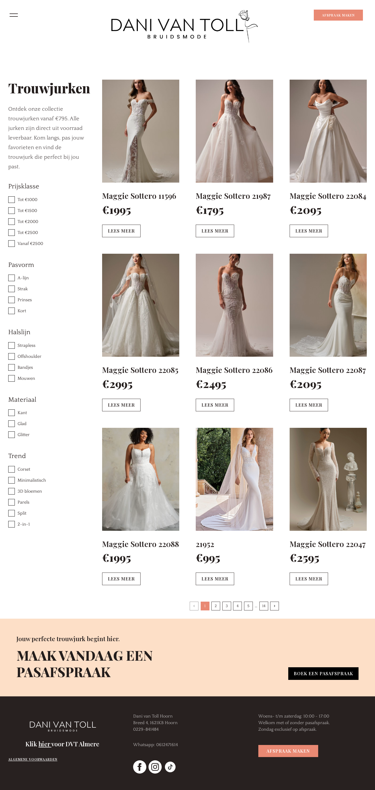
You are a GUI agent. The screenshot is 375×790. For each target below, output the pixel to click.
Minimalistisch (32, 480)
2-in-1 (24, 524)
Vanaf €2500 (30, 243)
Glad (22, 423)
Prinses (25, 299)
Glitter (24, 434)
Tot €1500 (27, 210)
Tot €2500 (28, 232)
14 (263, 606)
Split (22, 513)
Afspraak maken (338, 15)
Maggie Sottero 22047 (328, 544)
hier (44, 744)
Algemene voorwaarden (32, 759)
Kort (22, 310)
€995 (208, 557)
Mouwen (26, 378)
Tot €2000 (28, 221)
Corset (24, 469)
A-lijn (23, 277)
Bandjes (25, 367)
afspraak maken (288, 751)
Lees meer (121, 231)
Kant (22, 412)
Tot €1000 (27, 199)
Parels (23, 502)
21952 (205, 544)
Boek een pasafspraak (323, 673)
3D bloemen (30, 491)
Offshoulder (29, 356)
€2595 (304, 557)
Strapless (26, 345)
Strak (23, 288)
